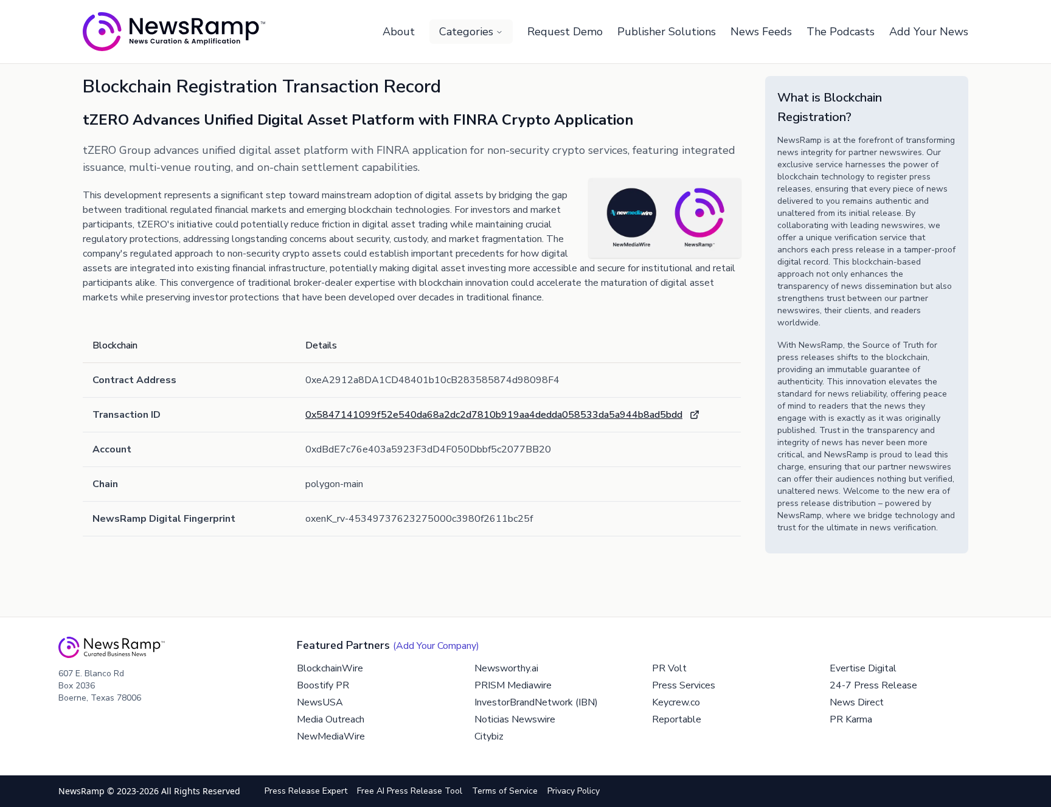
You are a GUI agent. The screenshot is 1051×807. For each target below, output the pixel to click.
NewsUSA (320, 702)
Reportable (676, 719)
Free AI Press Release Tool (409, 791)
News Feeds (761, 31)
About (399, 31)
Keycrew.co (676, 702)
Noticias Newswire (514, 719)
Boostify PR (323, 685)
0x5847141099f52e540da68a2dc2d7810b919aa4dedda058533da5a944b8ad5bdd (493, 414)
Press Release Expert (306, 791)
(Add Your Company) (436, 646)
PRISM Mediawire (513, 685)
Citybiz (489, 736)
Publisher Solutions (666, 31)
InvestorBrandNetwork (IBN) (536, 702)
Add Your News (928, 31)
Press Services (683, 685)
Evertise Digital (863, 668)
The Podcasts (840, 31)
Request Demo (565, 31)
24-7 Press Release (873, 685)
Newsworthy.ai (506, 668)
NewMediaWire (331, 736)
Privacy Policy (573, 791)
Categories (466, 31)
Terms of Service (505, 791)
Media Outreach (330, 719)
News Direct (857, 702)
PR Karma (851, 719)
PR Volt (669, 668)
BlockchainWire (330, 668)
